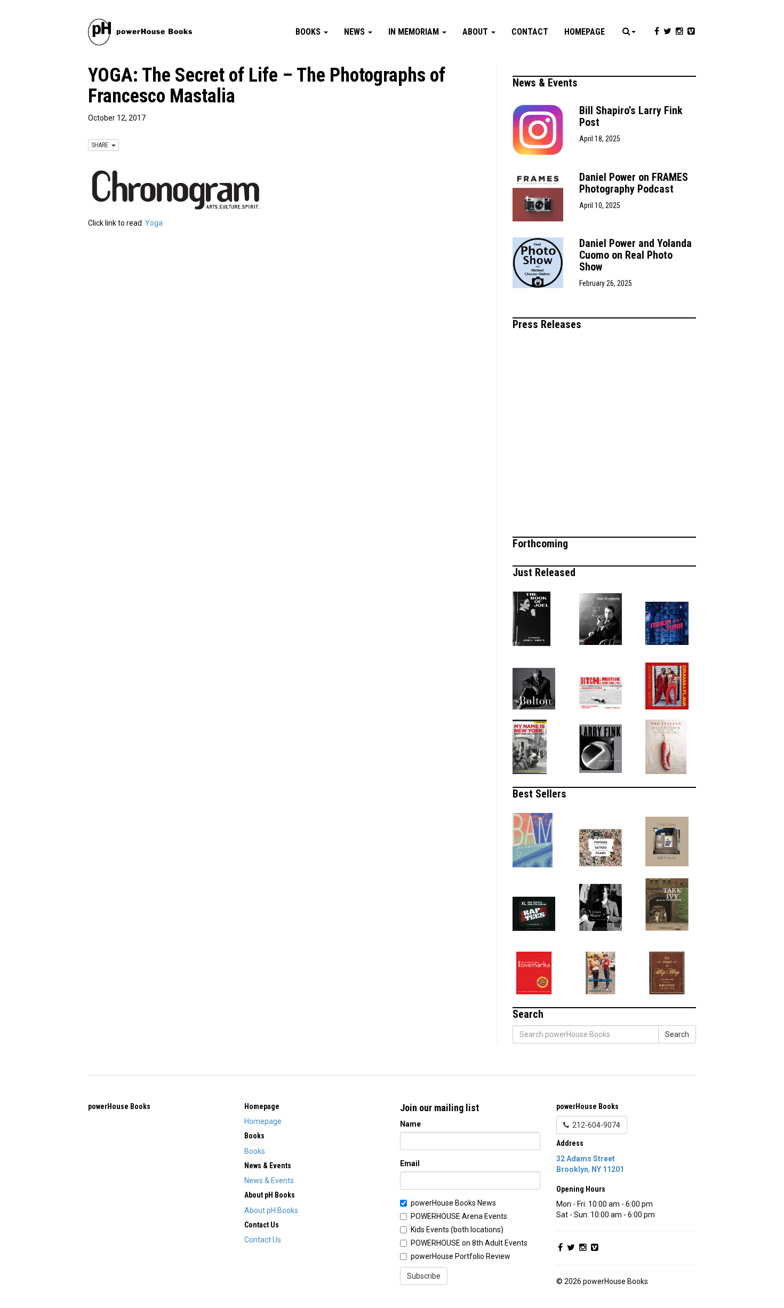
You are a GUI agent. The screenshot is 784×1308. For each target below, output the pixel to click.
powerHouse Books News (453, 1203)
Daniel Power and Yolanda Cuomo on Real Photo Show (635, 255)
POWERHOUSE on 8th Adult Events (469, 1243)
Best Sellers (541, 793)
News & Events (546, 82)
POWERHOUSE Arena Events (459, 1216)
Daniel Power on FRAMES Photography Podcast (633, 183)
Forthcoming (542, 543)
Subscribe (424, 1276)
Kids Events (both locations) (457, 1229)
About (476, 32)
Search (677, 1034)
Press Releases (548, 324)
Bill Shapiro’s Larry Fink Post (631, 116)
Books (309, 32)
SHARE (101, 145)
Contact (529, 32)
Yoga (154, 223)
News (355, 32)
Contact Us (262, 1239)
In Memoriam (414, 32)
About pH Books (271, 1210)
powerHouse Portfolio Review (460, 1256)
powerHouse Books (119, 1106)
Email (410, 1163)
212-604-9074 (594, 1125)
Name (410, 1124)
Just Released (545, 572)
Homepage (584, 32)
